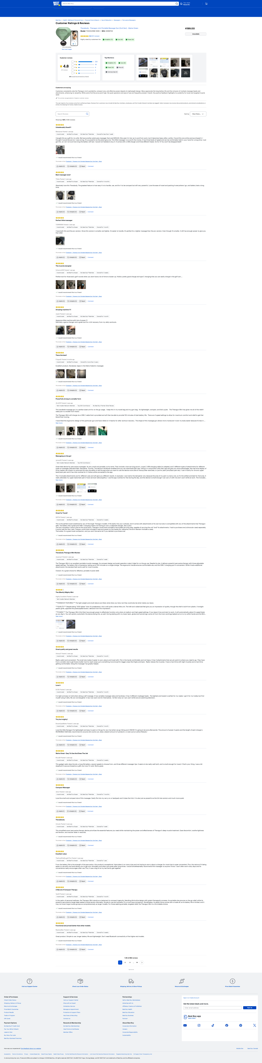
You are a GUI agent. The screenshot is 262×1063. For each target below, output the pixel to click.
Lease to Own (8, 1032)
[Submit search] (177, 4)
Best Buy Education (128, 1012)
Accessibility (7, 1054)
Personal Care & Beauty (92, 20)
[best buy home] (56, 4)
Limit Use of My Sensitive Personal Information (102, 1054)
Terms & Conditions (17, 1054)
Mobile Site (239, 1048)
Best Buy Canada (253, 1048)
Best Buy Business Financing (12, 1038)
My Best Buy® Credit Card (12, 1026)
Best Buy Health (127, 1009)
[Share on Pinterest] (240, 1025)
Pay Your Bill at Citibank (11, 1029)
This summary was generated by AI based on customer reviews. (73, 98)
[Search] (87, 114)
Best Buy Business (128, 1015)
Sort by (186, 114)
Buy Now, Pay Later (10, 1035)
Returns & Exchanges (10, 1006)
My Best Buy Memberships (71, 1026)
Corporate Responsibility (130, 1032)
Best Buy (58, 20)
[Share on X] (254, 1025)
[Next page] (142, 962)
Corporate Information (130, 1026)
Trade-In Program (9, 1015)
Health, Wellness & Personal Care (73, 20)
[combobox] (198, 113)
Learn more (192, 1018)
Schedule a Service (69, 1006)
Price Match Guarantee (11, 1009)
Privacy (26, 1054)
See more (59, 423)
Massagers (117, 20)
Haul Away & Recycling (70, 1015)
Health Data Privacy (58, 1054)
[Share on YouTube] (185, 1025)
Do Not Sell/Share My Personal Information (76, 1054)
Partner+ (125, 1018)
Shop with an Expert (69, 1003)
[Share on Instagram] (199, 1025)
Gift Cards (7, 1018)
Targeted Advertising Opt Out (124, 1054)
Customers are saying (63, 87)
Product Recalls (9, 1012)
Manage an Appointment (71, 1009)
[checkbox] (108, 39)
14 (137, 962)
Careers (125, 1029)
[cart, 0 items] (206, 3)
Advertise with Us (128, 1003)
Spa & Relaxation (106, 20)
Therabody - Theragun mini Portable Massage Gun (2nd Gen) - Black (84, 161)
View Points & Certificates (71, 1029)
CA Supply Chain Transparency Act (142, 1054)
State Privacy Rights (46, 1054)
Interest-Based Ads (35, 1054)
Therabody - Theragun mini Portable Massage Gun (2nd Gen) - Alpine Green (109, 28)
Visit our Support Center (70, 1000)
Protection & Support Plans (71, 1012)
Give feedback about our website (31, 1048)
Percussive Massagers (129, 20)
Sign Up (249, 1007)
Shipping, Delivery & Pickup (12, 1003)
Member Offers (67, 1032)
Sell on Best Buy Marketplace (131, 1000)
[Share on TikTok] (213, 1025)
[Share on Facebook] (226, 1025)
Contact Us (66, 1018)
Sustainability (127, 1035)
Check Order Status (10, 1000)
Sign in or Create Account (191, 998)
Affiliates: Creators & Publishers (132, 1006)
